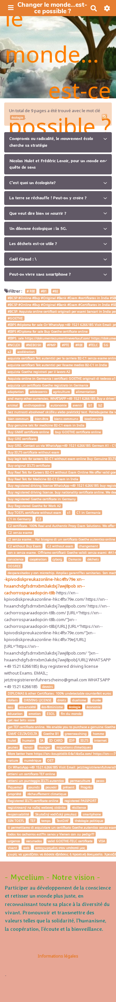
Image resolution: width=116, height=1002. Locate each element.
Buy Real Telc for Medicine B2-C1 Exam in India (43, 479)
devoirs (47, 687)
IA (41, 740)
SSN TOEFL (16, 821)
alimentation (85, 392)
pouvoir (51, 787)
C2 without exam (60, 546)
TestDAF (63, 821)
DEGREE (14, 566)
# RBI (31, 291)
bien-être (41, 418)
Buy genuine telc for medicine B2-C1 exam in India (46, 425)
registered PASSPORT (80, 801)
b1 (90, 405)
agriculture (61, 392)
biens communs (66, 418)
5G (106, 345)
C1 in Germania (88, 513)
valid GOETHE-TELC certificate (70, 841)
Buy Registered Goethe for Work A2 (34, 506)
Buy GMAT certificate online (28, 432)
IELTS (84, 740)
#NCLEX (14, 345)
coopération (38, 559)
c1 (69, 513)
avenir (77, 405)
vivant (12, 847)
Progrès (86, 787)
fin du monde (71, 714)
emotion (35, 714)
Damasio (74, 559)
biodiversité (93, 418)
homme (98, 734)
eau (10, 707)
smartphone (91, 814)
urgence (14, 841)
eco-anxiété (27, 707)
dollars (13, 700)
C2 (39, 519)
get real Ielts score (21, 720)
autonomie (59, 405)
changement (88, 546)
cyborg (57, 559)
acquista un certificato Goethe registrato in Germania (48, 385)
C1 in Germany (19, 519)
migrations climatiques (73, 747)
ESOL (51, 714)
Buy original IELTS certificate (29, 465)
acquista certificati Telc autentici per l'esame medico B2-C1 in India (57, 365)
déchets (93, 559)
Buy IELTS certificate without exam (33, 452)
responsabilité (18, 814)
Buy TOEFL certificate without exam (34, 513)
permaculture (80, 781)
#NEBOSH (33, 345)
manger (44, 747)
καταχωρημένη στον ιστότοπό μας (60, 847)
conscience (16, 559)
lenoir (28, 747)
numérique (32, 760)
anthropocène (34, 405)
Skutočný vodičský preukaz (56, 814)
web (26, 847)
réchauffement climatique (46, 794)
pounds (34, 787)
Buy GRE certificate (22, 439)
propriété (14, 794)
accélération (26, 352)
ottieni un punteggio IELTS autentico (36, 781)
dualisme (79, 700)
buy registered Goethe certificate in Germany (42, 499)
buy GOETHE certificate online (78, 432)
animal (13, 405)
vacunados (34, 841)
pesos (100, 781)
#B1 (44, 291)
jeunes (13, 747)
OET (50, 760)
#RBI (78, 345)
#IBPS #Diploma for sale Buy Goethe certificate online (48, 331)
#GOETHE (15, 318)
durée (96, 700)
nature (13, 760)
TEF (32, 821)
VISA (102, 841)
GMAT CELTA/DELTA (22, 734)
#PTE (65, 345)
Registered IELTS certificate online (33, 801)
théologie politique (89, 821)
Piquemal (15, 787)
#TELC (93, 345)
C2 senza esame (20, 532)
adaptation (16, 392)
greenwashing (76, 734)
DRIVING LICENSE (38, 700)
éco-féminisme (52, 707)
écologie (75, 707)
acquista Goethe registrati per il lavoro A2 (39, 372)
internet (100, 740)
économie (94, 707)
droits (61, 700)
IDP (71, 740)
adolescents (38, 392)
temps (46, 821)
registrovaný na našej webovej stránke (37, 807)
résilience (79, 807)
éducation (15, 714)
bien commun (18, 418)
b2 (100, 405)
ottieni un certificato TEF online (31, 774)
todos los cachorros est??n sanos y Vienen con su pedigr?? (51, 834)
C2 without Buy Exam (24, 546)
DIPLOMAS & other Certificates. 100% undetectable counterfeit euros (59, 693)
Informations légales (58, 956)
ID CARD (56, 740)
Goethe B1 (51, 734)
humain (28, 740)
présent (68, 787)
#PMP (51, 345)
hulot (12, 740)
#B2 (55, 291)
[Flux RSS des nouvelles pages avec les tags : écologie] (104, 116)
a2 (9, 352)
